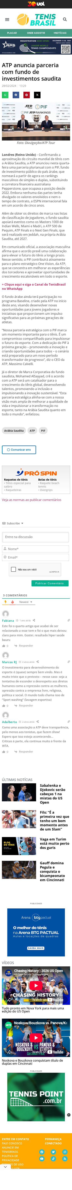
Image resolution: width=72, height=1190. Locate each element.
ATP (32, 430)
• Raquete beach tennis (48, 484)
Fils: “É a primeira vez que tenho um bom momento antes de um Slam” (54, 820)
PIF (43, 430)
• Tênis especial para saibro (17, 484)
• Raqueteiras (12, 490)
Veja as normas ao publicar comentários (31, 499)
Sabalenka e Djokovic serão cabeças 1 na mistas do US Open (52, 794)
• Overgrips (45, 490)
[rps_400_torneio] (36, 53)
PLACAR (12, 32)
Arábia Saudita (14, 430)
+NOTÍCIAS (60, 32)
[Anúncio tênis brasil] (36, 955)
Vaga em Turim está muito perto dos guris (54, 843)
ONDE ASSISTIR (36, 32)
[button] (7, 19)
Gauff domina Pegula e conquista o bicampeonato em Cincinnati (52, 871)
